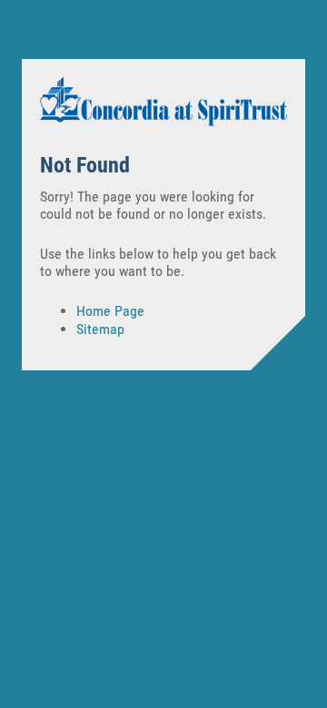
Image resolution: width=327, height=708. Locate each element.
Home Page (110, 311)
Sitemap (100, 329)
